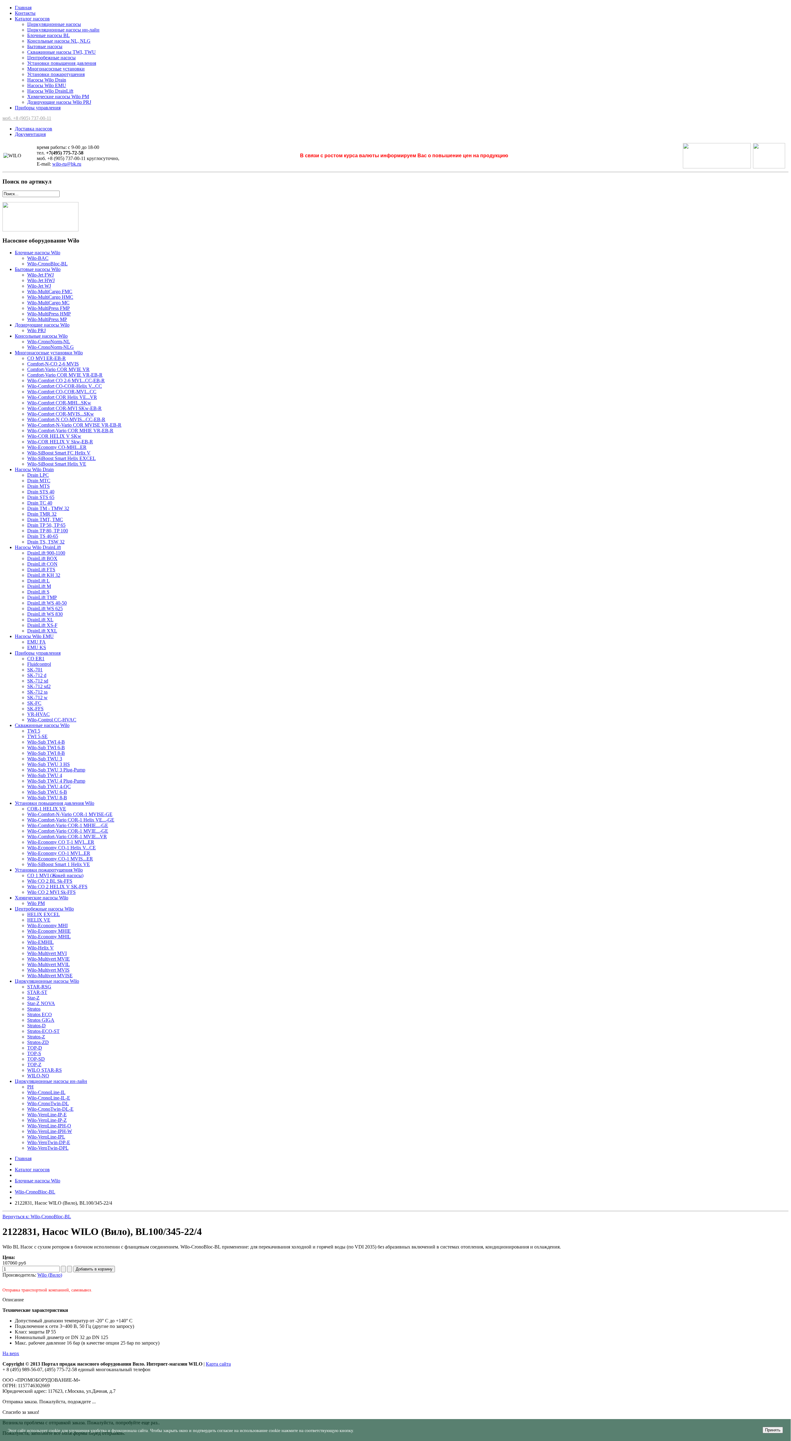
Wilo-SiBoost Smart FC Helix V (59, 452)
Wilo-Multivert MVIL (48, 964)
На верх (10, 1353)
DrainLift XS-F (42, 625)
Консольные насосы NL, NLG (59, 41)
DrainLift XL (40, 619)
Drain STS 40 (40, 491)
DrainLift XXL (42, 630)
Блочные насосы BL (48, 35)
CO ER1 (35, 658)
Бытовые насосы (44, 46)
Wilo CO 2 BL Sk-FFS (49, 881)
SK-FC (34, 703)
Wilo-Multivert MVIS (48, 970)
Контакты (25, 13)
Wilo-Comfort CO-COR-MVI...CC (61, 391)
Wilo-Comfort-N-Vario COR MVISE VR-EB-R (74, 425)
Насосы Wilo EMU (46, 85)
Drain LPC (38, 475)
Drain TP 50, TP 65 (46, 525)
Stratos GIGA (40, 1020)
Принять (772, 1430)
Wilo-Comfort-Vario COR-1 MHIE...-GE (67, 825)
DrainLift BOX (42, 558)
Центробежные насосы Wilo (44, 908)
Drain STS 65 (40, 497)
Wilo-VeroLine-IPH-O (49, 1125)
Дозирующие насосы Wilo (42, 325)
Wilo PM (36, 903)
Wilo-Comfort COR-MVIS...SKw (60, 413)
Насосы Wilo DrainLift (50, 91)
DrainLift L (38, 580)
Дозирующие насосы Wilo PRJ (59, 102)
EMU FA (36, 641)
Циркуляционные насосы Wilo (47, 981)
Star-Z (33, 997)
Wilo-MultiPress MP (47, 319)
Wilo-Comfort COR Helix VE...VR (62, 397)
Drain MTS (38, 486)
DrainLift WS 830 (45, 614)
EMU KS (36, 647)
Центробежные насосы (51, 57)
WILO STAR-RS (44, 1070)
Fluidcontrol (39, 664)
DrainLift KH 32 (43, 575)
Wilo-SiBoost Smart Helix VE (56, 464)
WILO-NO (38, 1075)
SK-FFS (35, 708)
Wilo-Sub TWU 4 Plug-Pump (56, 781)
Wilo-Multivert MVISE (50, 975)
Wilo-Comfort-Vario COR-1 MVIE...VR (67, 836)
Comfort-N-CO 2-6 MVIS (53, 363)
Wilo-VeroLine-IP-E (47, 1114)
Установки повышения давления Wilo (54, 803)
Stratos (33, 1009)
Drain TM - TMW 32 (48, 508)
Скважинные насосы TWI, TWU (61, 52)
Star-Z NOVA (41, 1003)
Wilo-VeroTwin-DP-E (48, 1142)
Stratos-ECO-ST (43, 1031)
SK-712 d (36, 675)
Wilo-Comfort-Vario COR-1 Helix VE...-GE (70, 819)
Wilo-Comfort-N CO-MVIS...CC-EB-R (66, 419)
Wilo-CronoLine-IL (46, 1092)
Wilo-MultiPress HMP (49, 313)
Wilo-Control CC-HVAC (51, 719)
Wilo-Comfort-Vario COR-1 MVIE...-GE (67, 831)
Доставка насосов (33, 128)
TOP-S (34, 1053)
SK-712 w (37, 697)
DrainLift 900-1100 (46, 553)
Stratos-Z (36, 1036)
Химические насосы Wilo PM (58, 96)
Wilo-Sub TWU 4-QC (49, 786)
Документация (30, 134)
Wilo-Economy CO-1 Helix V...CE (61, 847)
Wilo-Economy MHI (47, 925)
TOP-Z (34, 1064)
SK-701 (35, 669)
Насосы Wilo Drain (46, 79)
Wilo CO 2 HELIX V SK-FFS (57, 886)
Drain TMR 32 (42, 514)
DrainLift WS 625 (45, 608)
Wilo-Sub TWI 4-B (46, 742)
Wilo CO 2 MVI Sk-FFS (51, 892)
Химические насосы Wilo (41, 897)
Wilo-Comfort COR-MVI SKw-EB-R (64, 408)
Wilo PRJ (36, 330)
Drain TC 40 (39, 502)
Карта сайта (218, 1364)
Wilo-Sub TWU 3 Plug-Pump (56, 769)
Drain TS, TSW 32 (46, 541)
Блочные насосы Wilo (37, 252)
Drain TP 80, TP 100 (47, 530)
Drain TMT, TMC (45, 519)
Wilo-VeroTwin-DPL (48, 1148)
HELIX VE (38, 920)
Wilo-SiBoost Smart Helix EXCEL (61, 458)
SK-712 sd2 (39, 686)
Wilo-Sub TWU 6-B (47, 792)
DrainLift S (38, 591)
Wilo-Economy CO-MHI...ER (57, 447)
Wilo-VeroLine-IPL (46, 1136)
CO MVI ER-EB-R (46, 358)
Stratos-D (36, 1025)
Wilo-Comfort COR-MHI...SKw (59, 402)
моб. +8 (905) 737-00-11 (26, 118)
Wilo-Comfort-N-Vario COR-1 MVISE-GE (69, 814)
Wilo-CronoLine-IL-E (48, 1098)
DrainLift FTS (41, 569)
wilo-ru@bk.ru (66, 164)
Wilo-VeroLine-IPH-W (49, 1131)
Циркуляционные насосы (54, 24)
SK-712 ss (37, 692)
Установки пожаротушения (56, 74)
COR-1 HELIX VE (46, 808)
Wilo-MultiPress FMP (48, 308)
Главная (23, 7)
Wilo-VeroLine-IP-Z (47, 1120)
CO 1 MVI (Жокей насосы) (55, 875)
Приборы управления (38, 107)
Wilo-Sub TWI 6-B (46, 747)
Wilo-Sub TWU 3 (44, 758)
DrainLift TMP (42, 597)
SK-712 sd (37, 680)
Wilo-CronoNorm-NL (48, 341)
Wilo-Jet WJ (39, 286)
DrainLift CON (42, 564)
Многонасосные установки (56, 68)
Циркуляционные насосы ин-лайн (63, 29)
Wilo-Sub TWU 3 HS (48, 764)
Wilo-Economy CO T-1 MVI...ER (60, 842)
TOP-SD (36, 1059)
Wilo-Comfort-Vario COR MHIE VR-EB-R (70, 430)
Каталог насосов (32, 18)
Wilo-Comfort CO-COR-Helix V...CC (64, 386)
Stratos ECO (39, 1014)
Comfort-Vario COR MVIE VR (58, 369)
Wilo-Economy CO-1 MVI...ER (58, 853)
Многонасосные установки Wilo (49, 352)
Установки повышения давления (61, 63)
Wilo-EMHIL (40, 942)
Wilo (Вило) (49, 1275)
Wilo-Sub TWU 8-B (47, 797)
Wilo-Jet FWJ (40, 274)
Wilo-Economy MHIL (49, 936)
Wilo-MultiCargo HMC (50, 297)
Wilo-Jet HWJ (41, 280)
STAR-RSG (39, 986)
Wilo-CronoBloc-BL (47, 263)
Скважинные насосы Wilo (42, 725)
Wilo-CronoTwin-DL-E (50, 1109)
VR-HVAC (38, 714)
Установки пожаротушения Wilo (49, 870)
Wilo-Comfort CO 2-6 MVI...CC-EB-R (66, 380)
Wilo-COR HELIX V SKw (54, 436)
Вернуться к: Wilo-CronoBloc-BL (36, 1216)
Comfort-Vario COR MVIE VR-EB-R (65, 375)
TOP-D (34, 1047)
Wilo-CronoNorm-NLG (50, 347)
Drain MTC (38, 480)
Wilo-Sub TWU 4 (44, 775)
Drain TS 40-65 (42, 536)
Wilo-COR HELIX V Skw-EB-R (60, 441)
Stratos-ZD (38, 1042)
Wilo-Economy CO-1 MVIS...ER (60, 858)
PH (30, 1086)
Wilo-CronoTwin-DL (48, 1103)
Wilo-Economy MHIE (49, 931)
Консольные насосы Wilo (41, 336)
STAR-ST (37, 992)
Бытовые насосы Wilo (38, 269)
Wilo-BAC (38, 258)
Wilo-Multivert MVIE (48, 958)
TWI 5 (33, 730)
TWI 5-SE (37, 736)
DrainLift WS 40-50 (47, 603)
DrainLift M (39, 586)
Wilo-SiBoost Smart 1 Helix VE (58, 864)
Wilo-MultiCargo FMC (49, 291)
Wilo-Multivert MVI (47, 953)
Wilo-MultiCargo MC (48, 302)
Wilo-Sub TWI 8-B (46, 753)
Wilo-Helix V (40, 947)
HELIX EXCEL (43, 914)
